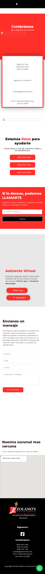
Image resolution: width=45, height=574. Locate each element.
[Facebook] (22, 534)
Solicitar (22, 219)
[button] (39, 568)
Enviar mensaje (13, 390)
